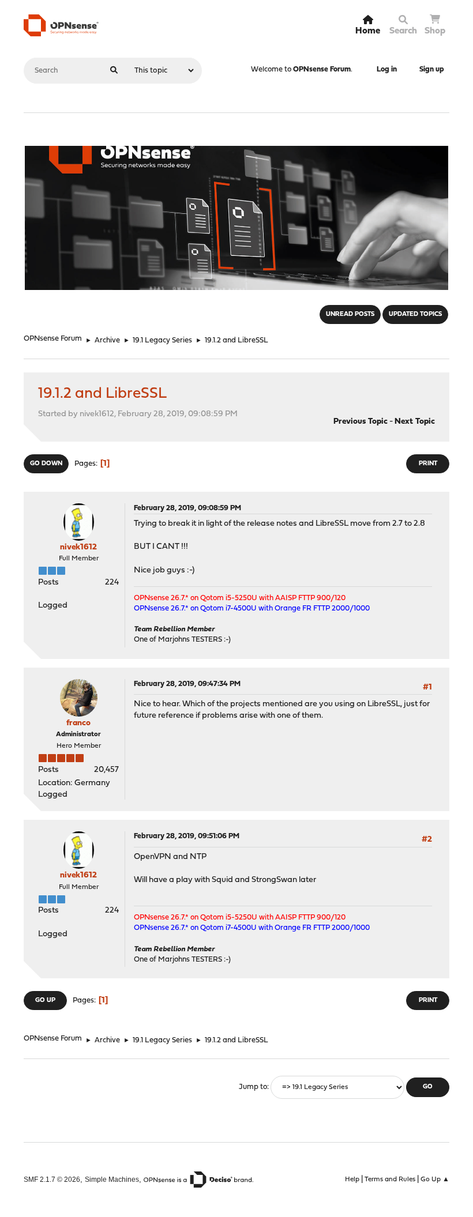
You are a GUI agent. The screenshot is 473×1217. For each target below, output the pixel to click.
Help (352, 1179)
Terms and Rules (390, 1179)
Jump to (253, 1087)
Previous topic (360, 421)
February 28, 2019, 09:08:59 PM (187, 508)
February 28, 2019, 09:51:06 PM (186, 836)
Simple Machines (112, 1179)
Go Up (45, 1000)
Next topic (415, 421)
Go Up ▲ (435, 1179)
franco (78, 723)
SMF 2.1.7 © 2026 (52, 1179)
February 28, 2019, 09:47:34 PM (187, 684)
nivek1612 (78, 547)
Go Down (46, 464)
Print (428, 464)
